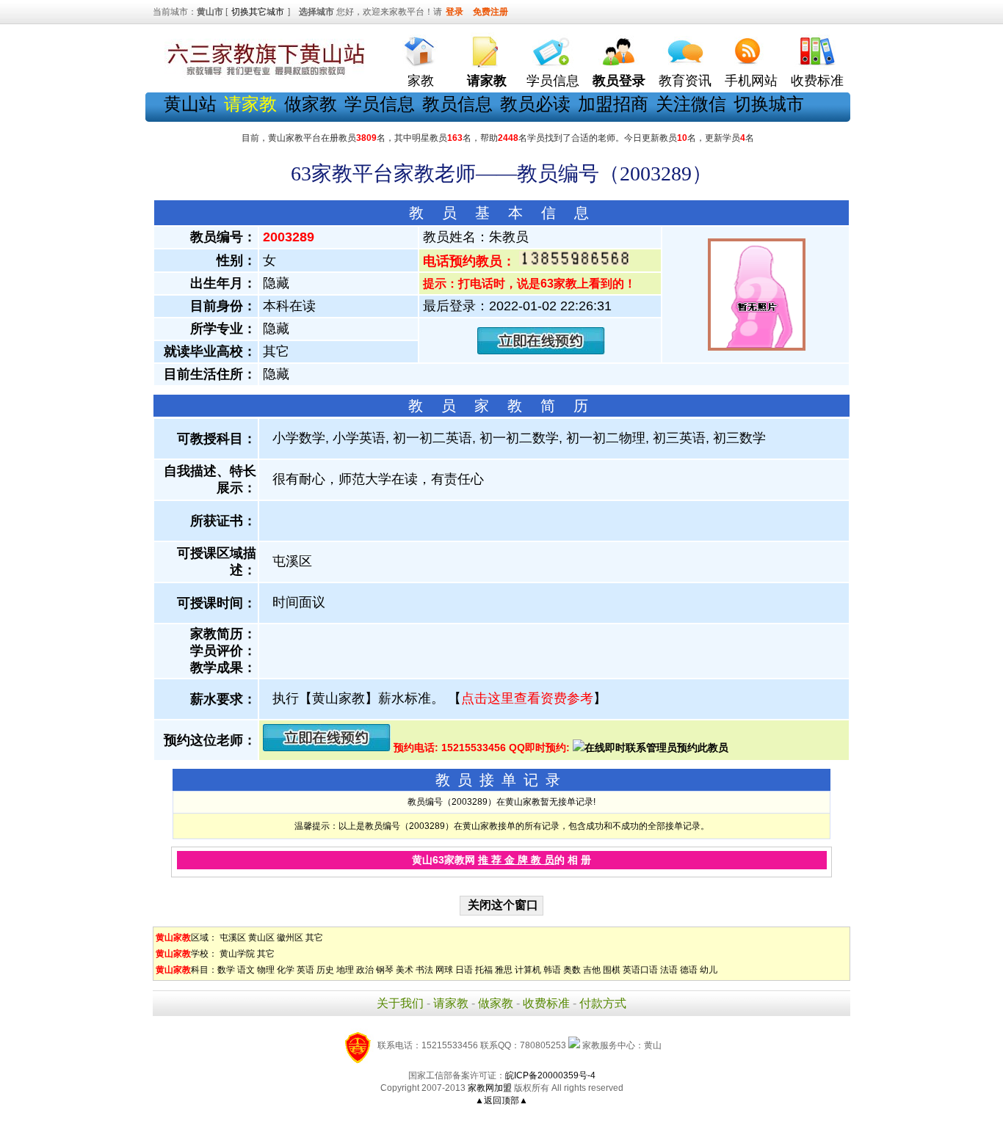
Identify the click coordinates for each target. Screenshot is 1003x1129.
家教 (421, 80)
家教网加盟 (490, 1088)
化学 (285, 970)
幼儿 (708, 970)
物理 (266, 970)
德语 (689, 970)
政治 (365, 970)
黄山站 (190, 104)
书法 (424, 970)
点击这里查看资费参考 (527, 698)
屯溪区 (233, 937)
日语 (464, 970)
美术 (404, 970)
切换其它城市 (257, 12)
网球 (444, 970)
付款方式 (602, 1003)
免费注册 (490, 12)
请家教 (450, 1003)
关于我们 (400, 1003)
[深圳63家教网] (263, 75)
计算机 (528, 970)
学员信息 (552, 80)
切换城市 (769, 104)
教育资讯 (685, 80)
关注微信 (691, 104)
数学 (226, 970)
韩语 (552, 970)
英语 (305, 970)
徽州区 (290, 937)
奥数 (572, 970)
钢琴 (385, 970)
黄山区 (261, 937)
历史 (325, 970)
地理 (345, 970)
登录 (454, 12)
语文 (246, 970)
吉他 (592, 970)
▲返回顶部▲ (501, 1100)
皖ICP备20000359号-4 (550, 1075)
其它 (314, 937)
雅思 (504, 970)
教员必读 (535, 104)
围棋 (611, 970)
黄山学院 (237, 954)
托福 (484, 970)
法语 (669, 970)
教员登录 (619, 80)
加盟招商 (613, 104)
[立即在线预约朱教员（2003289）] (541, 351)
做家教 (310, 104)
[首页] (421, 48)
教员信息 (457, 104)
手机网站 (751, 80)
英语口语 (640, 970)
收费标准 (817, 80)
